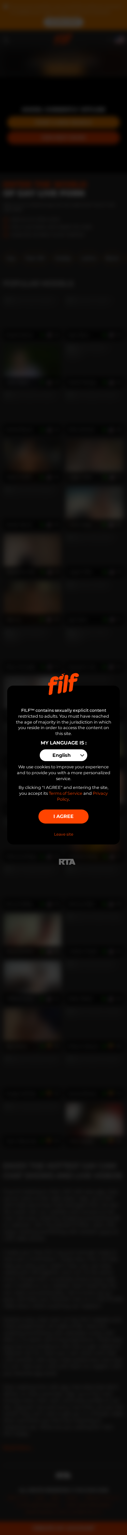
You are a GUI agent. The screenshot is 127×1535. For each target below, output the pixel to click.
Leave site (63, 834)
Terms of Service (65, 793)
